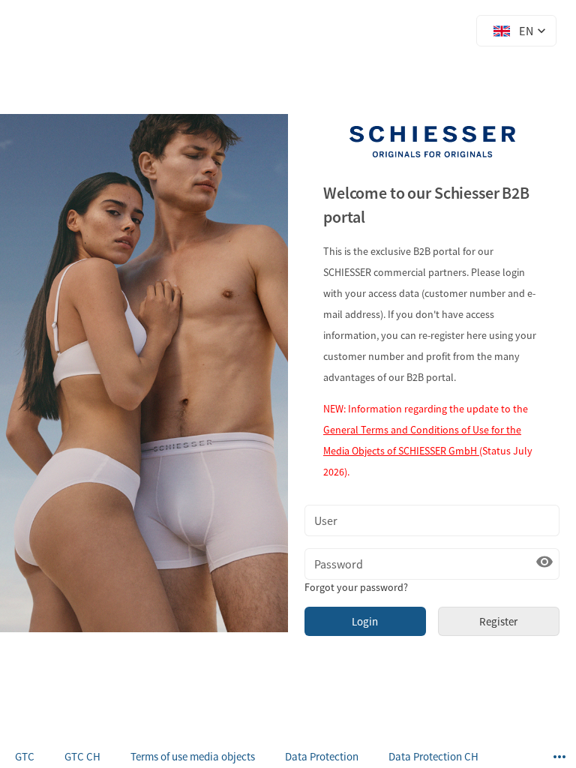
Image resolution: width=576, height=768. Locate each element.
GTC (24, 756)
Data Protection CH (433, 756)
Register (498, 621)
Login (365, 621)
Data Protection (321, 756)
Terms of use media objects (192, 756)
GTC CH (82, 756)
